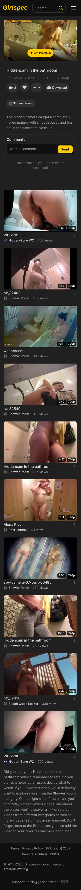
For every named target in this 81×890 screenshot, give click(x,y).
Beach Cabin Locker (23, 704)
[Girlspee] (16, 8)
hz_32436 (12, 698)
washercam (13, 350)
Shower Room (22, 103)
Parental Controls (34, 854)
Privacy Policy (32, 848)
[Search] (60, 7)
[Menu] (73, 8)
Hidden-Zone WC (21, 240)
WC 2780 (11, 756)
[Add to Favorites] (24, 87)
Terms (15, 848)
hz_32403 (12, 293)
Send (65, 149)
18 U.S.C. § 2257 (58, 848)
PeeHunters (17, 530)
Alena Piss (12, 524)
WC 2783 (11, 235)
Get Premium (42, 53)
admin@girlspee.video (42, 882)
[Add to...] (37, 87)
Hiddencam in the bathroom (28, 466)
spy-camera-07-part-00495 (28, 582)
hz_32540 (12, 408)
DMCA (54, 854)
